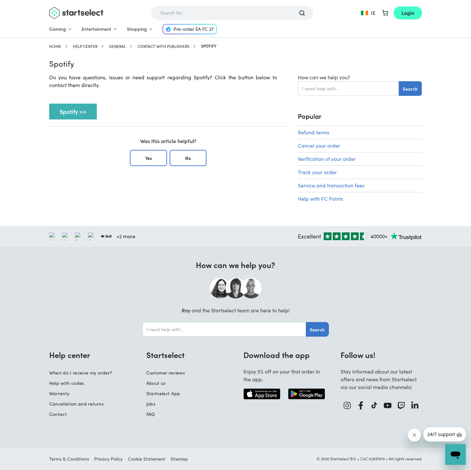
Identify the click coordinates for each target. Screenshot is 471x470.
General (117, 46)
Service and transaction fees (331, 185)
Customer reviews (165, 373)
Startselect (165, 355)
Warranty (59, 393)
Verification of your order (327, 158)
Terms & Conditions (69, 459)
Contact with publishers (163, 46)
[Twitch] (401, 405)
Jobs (150, 404)
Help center (85, 46)
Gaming (57, 29)
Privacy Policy (108, 459)
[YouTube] (388, 405)
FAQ (150, 414)
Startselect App (163, 393)
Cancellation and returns (76, 404)
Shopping (137, 29)
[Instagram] (347, 405)
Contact (58, 414)
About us (156, 383)
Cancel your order (319, 145)
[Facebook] (361, 405)
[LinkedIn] (415, 405)
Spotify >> (73, 111)
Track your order (317, 172)
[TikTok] (374, 405)
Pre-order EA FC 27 (194, 29)
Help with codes (66, 383)
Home (55, 46)
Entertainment (96, 29)
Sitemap (179, 459)
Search (410, 88)
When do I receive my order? (80, 373)
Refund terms (313, 132)
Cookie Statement (146, 459)
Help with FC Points (320, 198)
